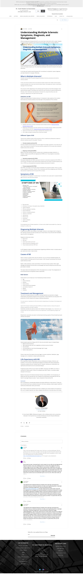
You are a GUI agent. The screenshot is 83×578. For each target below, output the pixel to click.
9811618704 (25, 10)
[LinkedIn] (40, 569)
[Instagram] (44, 569)
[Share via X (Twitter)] (23, 422)
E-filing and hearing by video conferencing (36, 4)
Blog (23, 559)
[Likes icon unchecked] (24, 458)
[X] (41, 569)
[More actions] (61, 29)
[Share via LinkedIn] (26, 422)
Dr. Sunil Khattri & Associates (25, 9)
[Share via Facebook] (21, 422)
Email (28, 534)
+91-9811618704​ (43, 556)
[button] (40, 16)
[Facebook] (43, 569)
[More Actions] (61, 448)
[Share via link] (29, 422)
